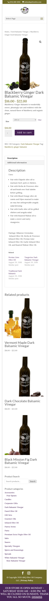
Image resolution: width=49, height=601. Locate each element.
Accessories (9, 492)
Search (32, 481)
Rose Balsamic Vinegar (16, 561)
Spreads (8, 554)
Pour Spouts (12, 495)
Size (7, 121)
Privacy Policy (26, 580)
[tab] (24, 158)
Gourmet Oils (10, 519)
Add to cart (24, 132)
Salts (7, 538)
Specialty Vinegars (12, 546)
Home (7, 32)
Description (12, 158)
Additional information (17, 162)
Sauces (7, 542)
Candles (8, 499)
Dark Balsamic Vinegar (20, 32)
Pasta (7, 530)
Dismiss (37, 596)
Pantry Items (10, 527)
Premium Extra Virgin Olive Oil (18, 534)
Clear (39, 120)
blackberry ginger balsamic (16, 147)
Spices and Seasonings (14, 550)
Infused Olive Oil (12, 523)
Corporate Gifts (11, 503)
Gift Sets (8, 515)
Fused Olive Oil (11, 511)
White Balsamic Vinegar (14, 558)
